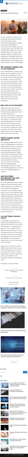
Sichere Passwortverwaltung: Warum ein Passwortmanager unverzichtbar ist (12, 355)
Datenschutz (21, 454)
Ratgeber (3, 10)
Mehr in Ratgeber (13, 284)
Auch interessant (13, 282)
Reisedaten (7, 228)
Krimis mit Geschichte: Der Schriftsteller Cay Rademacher (13, 331)
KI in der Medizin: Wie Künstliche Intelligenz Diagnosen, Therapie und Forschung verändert (14, 306)
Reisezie (8, 190)
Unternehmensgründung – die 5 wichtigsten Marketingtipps (14, 270)
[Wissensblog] (13, 2)
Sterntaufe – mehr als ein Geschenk (14, 277)
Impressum (15, 454)
